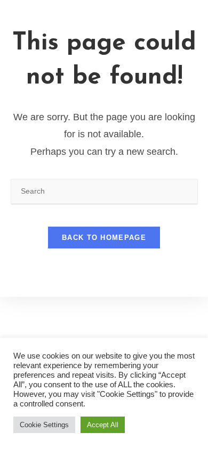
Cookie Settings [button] (44, 425)
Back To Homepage (104, 238)
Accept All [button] (102, 425)
